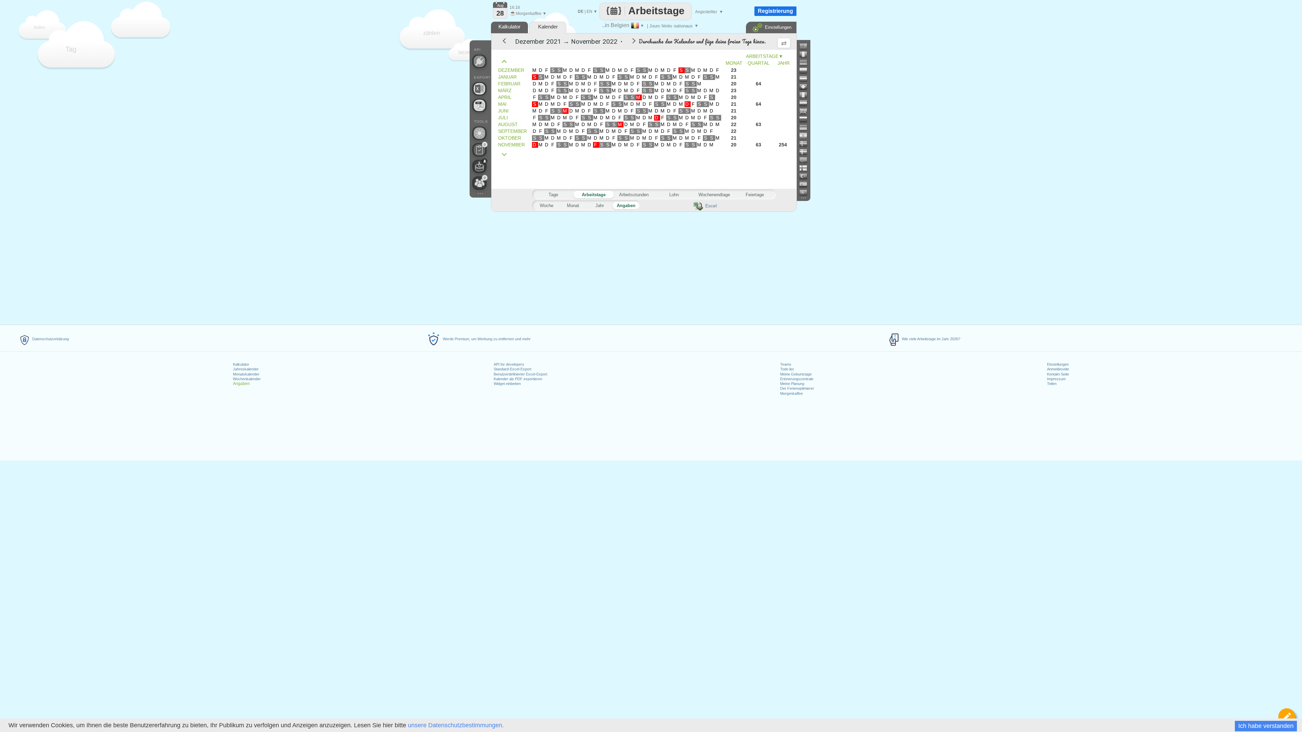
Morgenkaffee (791, 393)
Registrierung (775, 11)
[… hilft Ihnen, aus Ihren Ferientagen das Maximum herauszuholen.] (479, 133)
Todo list (787, 369)
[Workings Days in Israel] (806, 135)
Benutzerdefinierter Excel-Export (520, 374)
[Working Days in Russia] (806, 119)
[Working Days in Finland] (806, 168)
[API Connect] (479, 61)
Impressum (1056, 379)
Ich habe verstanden (1266, 726)
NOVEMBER (511, 144)
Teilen (1052, 384)
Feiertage (755, 194)
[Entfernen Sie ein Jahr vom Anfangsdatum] (507, 41)
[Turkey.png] (806, 176)
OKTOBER (509, 138)
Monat (573, 205)
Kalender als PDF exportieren (518, 379)
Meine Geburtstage (796, 374)
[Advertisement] (643, 267)
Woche (546, 205)
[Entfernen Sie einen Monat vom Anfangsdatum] (505, 61)
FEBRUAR (509, 83)
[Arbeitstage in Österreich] (806, 79)
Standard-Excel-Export (512, 369)
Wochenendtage (714, 194)
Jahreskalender (246, 369)
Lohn (674, 194)
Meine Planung (792, 384)
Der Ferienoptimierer (797, 388)
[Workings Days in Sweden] (806, 144)
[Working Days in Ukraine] (806, 127)
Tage (553, 194)
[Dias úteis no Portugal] (806, 192)
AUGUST (508, 124)
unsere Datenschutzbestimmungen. (456, 725)
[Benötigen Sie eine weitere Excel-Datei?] (479, 89)
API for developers (509, 364)
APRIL (505, 97)
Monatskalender (246, 374)
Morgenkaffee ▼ (528, 13)
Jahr (599, 205)
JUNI (503, 111)
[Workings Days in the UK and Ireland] (806, 111)
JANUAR (507, 77)
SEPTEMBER (512, 131)
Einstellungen (1058, 364)
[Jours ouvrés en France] (806, 54)
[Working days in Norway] (806, 160)
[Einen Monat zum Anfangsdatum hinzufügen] (505, 154)
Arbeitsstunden (634, 194)
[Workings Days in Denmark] (806, 152)
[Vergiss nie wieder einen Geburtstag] (479, 166)
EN (589, 11)
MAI (502, 104)
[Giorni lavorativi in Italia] (806, 95)
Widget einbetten (507, 384)
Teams (785, 364)
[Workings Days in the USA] (806, 46)
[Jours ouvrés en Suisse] (806, 87)
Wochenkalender (247, 379)
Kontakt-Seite (1058, 374)
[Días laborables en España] (806, 184)
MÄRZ (505, 90)
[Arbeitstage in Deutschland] (806, 62)
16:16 (515, 7)
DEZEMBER (511, 70)
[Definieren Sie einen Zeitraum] (1286, 716)
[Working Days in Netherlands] (806, 103)
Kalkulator (241, 364)
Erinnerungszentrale (796, 379)
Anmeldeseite (1058, 369)
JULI (503, 117)
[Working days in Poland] (806, 70)
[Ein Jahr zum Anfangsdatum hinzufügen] (629, 41)
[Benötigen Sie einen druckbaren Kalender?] (479, 105)
